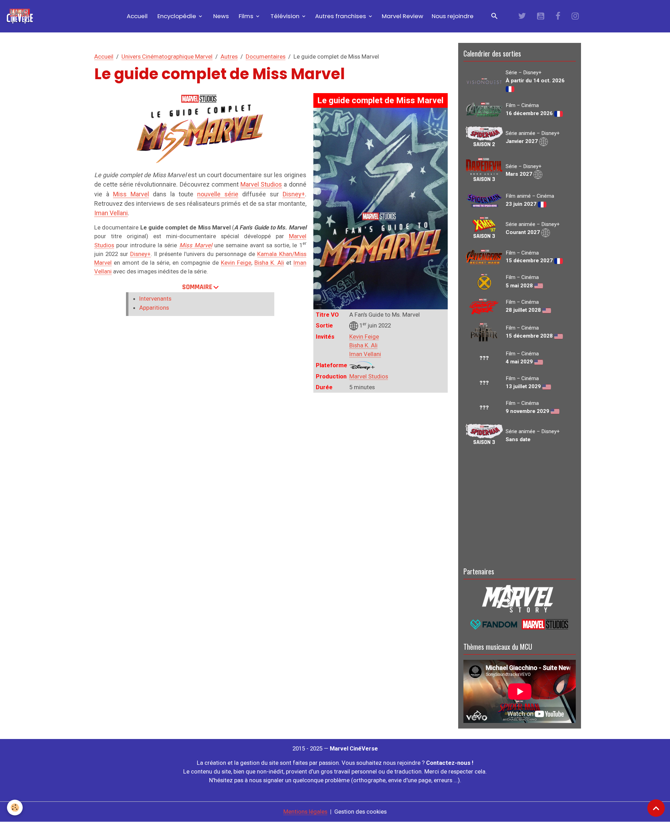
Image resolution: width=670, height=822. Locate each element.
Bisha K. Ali (363, 345)
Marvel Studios (368, 376)
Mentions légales (305, 811)
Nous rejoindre (453, 16)
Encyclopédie (177, 16)
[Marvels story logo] (519, 598)
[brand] (21, 16)
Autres (229, 56)
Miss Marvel (131, 194)
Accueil (136, 16)
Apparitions (154, 307)
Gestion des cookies (360, 811)
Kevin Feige (364, 336)
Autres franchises (341, 16)
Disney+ (294, 194)
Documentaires (265, 56)
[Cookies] (15, 807)
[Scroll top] (656, 808)
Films (246, 16)
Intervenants (155, 298)
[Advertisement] (520, 505)
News (220, 16)
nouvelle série (217, 194)
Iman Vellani (365, 353)
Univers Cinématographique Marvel (167, 56)
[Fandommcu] (519, 623)
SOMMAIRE (197, 287)
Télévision (285, 16)
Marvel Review (402, 16)
